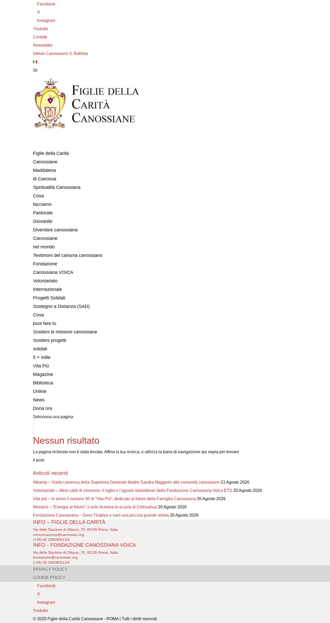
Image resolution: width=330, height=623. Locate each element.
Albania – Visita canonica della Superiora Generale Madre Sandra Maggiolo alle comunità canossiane (126, 482)
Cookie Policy (49, 577)
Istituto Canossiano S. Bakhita (60, 53)
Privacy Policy (50, 569)
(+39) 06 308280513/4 (51, 539)
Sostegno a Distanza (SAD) (61, 306)
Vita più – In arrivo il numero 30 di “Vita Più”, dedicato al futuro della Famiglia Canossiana (114, 498)
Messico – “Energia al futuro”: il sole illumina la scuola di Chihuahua (95, 507)
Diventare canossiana (55, 229)
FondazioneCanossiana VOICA (53, 268)
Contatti (40, 37)
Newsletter (43, 45)
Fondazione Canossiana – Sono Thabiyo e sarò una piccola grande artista (101, 515)
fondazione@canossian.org (55, 557)
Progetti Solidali (49, 297)
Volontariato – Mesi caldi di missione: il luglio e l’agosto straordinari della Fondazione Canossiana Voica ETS (132, 490)
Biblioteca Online (43, 387)
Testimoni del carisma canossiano (67, 255)
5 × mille (42, 357)
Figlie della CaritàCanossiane (51, 157)
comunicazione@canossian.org (58, 535)
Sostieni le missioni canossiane (65, 331)
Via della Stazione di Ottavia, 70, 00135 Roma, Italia (75, 529)
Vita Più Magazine (43, 370)
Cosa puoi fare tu (44, 319)
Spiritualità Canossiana (56, 187)
